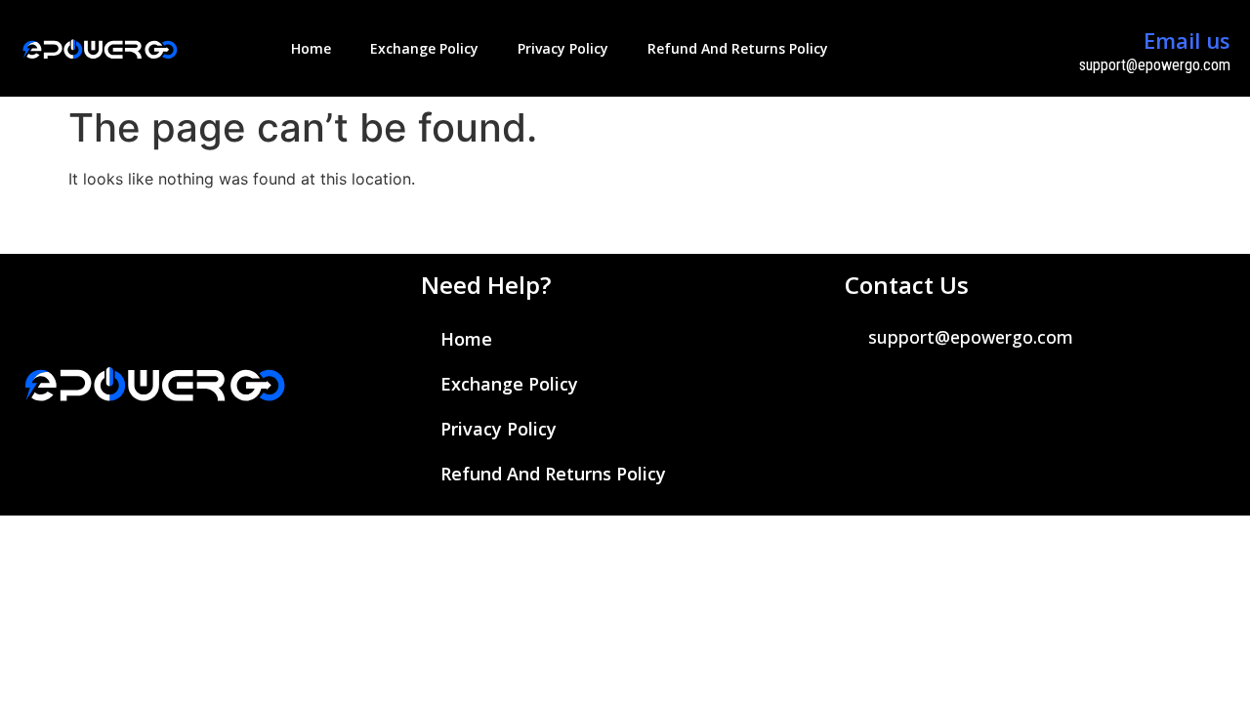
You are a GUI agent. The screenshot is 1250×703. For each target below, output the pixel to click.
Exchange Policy (424, 48)
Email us (1187, 40)
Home (311, 48)
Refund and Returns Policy (737, 48)
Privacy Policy (563, 48)
